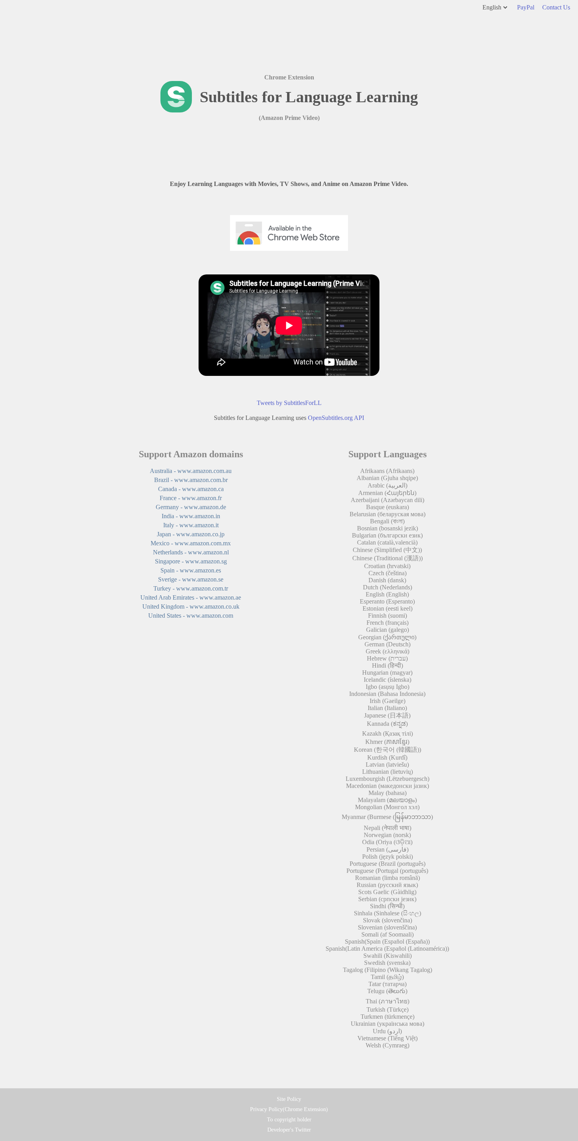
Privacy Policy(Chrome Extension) (289, 1109)
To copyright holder (289, 1120)
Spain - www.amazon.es (190, 570)
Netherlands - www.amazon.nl (191, 552)
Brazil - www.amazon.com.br (191, 480)
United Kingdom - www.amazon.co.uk (190, 606)
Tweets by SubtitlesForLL (289, 402)
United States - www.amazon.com (190, 615)
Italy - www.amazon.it (191, 525)
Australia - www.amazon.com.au (191, 470)
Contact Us (556, 7)
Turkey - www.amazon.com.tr (190, 588)
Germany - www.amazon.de (191, 507)
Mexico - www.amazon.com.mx (191, 543)
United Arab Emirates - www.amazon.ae (190, 597)
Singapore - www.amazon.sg (191, 561)
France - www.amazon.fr (191, 498)
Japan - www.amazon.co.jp (191, 534)
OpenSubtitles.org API (336, 417)
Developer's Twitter (289, 1130)
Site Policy (289, 1099)
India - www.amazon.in (191, 516)
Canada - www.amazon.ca (191, 489)
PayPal (525, 7)
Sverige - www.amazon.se (190, 579)
